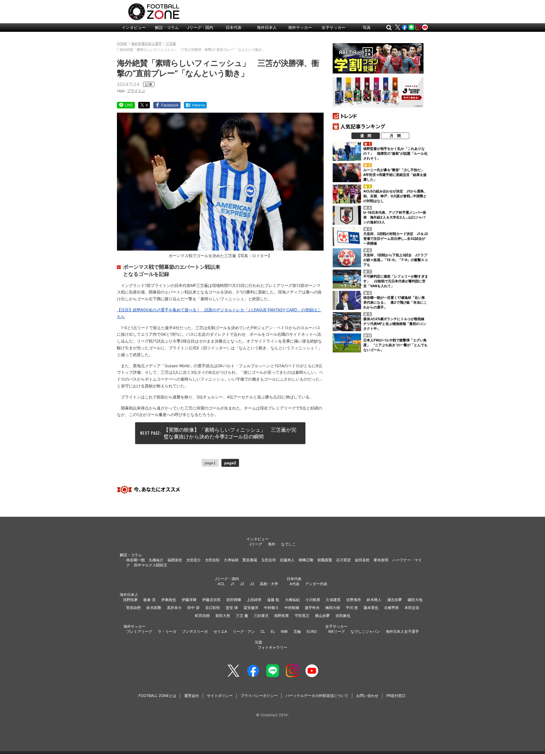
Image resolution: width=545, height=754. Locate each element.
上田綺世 (254, 599)
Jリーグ (255, 544)
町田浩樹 (202, 615)
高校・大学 (269, 583)
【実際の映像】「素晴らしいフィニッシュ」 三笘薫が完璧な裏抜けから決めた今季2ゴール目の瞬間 (230, 433)
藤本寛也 (371, 607)
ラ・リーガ (167, 631)
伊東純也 (168, 599)
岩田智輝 (233, 599)
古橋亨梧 (391, 607)
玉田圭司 (268, 560)
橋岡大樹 (332, 607)
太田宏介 (193, 560)
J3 (252, 583)
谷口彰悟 (212, 607)
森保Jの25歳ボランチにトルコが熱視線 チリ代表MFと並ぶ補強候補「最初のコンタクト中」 (395, 324)
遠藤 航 (273, 599)
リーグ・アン (244, 631)
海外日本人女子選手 (402, 631)
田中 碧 (193, 607)
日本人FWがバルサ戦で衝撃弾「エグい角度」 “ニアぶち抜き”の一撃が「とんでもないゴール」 (395, 345)
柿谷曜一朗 (135, 560)
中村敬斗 (271, 607)
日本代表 (234, 27)
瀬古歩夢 (394, 599)
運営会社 (191, 695)
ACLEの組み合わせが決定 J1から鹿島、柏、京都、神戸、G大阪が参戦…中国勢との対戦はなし (395, 196)
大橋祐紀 (292, 599)
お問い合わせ (367, 695)
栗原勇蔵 (249, 560)
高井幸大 (174, 607)
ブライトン (136, 90)
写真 (367, 27)
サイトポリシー (220, 695)
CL (263, 631)
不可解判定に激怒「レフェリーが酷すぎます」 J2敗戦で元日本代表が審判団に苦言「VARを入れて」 (395, 281)
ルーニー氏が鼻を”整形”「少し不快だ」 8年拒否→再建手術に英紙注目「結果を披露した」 (395, 175)
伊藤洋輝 (189, 599)
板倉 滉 (149, 599)
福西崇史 (174, 560)
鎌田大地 (415, 599)
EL (273, 631)
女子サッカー (333, 27)
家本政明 (381, 560)
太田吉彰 (212, 560)
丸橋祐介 (156, 560)
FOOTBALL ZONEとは (157, 695)
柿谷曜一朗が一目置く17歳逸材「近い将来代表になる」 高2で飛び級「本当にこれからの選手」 (395, 302)
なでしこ (288, 544)
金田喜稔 (362, 560)
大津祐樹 (231, 560)
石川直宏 (343, 560)
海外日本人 (267, 27)
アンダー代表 (316, 583)
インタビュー (134, 27)
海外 (271, 544)
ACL (221, 583)
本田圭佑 (411, 607)
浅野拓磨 (130, 599)
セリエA (220, 631)
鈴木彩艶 (153, 607)
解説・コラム (167, 27)
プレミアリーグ (139, 631)
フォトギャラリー (272, 647)
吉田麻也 (343, 615)
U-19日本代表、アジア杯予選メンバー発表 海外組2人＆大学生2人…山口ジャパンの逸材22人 (394, 217)
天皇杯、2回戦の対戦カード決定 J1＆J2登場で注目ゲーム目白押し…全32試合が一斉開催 (395, 238)
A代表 (294, 583)
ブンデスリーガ (195, 631)
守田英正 (302, 615)
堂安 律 (232, 607)
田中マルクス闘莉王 (150, 565)
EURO (312, 631)
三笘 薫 (242, 615)
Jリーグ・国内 (200, 27)
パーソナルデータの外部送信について (317, 695)
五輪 (297, 631)
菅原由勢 (133, 607)
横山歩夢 (322, 615)
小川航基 (312, 599)
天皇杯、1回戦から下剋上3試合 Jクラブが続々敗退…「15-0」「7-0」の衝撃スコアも (395, 260)
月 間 (395, 135)
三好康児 (261, 615)
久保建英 (333, 599)
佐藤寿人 (287, 560)
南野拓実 (281, 615)
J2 (242, 583)
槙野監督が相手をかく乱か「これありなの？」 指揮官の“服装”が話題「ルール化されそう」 (395, 153)
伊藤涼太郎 (211, 599)
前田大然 (222, 615)
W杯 (284, 631)
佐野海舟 (353, 599)
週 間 (365, 135)
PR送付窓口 (396, 695)
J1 (232, 583)
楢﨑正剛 (306, 560)
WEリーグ (336, 631)
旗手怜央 (312, 607)
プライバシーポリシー (259, 695)
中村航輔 (291, 607)
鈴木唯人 (374, 599)
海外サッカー (300, 27)
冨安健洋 (251, 607)
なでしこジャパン (365, 631)
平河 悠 (352, 607)
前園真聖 (324, 560)
